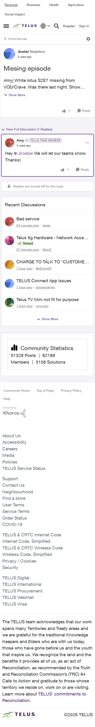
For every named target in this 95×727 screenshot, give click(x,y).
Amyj (20, 140)
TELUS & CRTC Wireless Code (32, 547)
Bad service (27, 218)
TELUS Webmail (18, 597)
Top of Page (45, 390)
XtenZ (46, 249)
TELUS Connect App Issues (43, 280)
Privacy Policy (71, 390)
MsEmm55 (43, 268)
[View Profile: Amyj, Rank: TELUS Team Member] (9, 142)
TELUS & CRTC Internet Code (31, 534)
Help (6, 399)
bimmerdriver (45, 287)
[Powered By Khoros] (47, 412)
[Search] (56, 26)
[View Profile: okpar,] (9, 221)
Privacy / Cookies (19, 560)
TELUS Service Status (23, 468)
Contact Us (13, 485)
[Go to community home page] (25, 26)
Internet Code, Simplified (26, 541)
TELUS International (22, 584)
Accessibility (14, 442)
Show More (17, 95)
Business (33, 5)
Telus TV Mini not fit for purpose (47, 299)
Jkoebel (23, 51)
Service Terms (16, 511)
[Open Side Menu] (6, 26)
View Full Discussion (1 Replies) (29, 129)
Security (10, 567)
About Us (11, 435)
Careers (10, 448)
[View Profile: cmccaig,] (9, 302)
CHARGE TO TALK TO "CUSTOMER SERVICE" (52, 262)
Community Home (16, 390)
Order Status (14, 517)
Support (10, 478)
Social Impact (15, 14)
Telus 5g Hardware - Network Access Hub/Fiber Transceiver (52, 238)
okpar (46, 225)
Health (54, 5)
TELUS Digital (15, 577)
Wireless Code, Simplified (27, 554)
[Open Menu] (88, 39)
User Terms (13, 504)
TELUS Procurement (22, 590)
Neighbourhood (17, 491)
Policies (9, 461)
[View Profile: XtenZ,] (9, 240)
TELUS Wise (14, 603)
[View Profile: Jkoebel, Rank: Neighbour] (9, 54)
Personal (11, 5)
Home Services (17, 38)
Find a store (13, 498)
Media (8, 455)
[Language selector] (45, 26)
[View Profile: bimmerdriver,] (9, 283)
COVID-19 (12, 524)
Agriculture (76, 5)
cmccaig (42, 306)
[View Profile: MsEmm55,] (9, 264)
